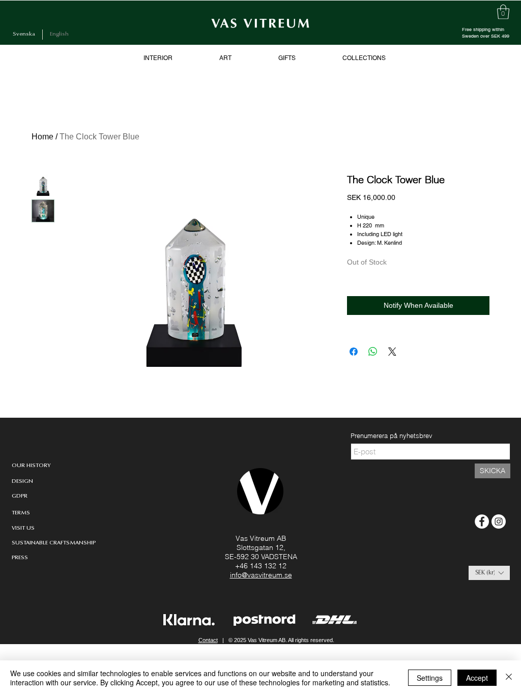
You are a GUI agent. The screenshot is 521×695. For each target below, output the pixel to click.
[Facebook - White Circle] (482, 521)
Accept (477, 678)
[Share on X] (392, 351)
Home (42, 136)
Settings (430, 678)
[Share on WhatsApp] (373, 351)
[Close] (509, 678)
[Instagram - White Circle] (498, 521)
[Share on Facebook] (354, 351)
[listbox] (489, 573)
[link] (503, 12)
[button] (489, 573)
